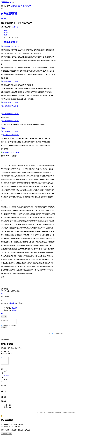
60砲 (2, 293)
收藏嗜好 (15, 27)
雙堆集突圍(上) (11, 42)
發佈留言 (3, 327)
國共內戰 (14, 310)
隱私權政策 (66, 412)
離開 (10, 433)
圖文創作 (14, 308)
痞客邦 (10, 303)
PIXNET (43, 412)
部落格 (6, 32)
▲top (2, 313)
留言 (14, 303)
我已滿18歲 (4, 433)
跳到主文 (3, 18)
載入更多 (3, 316)
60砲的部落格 (9, 13)
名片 (5, 35)
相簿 (5, 30)
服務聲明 (72, 412)
